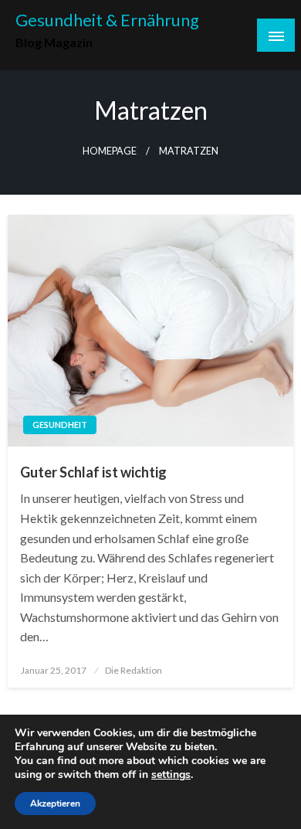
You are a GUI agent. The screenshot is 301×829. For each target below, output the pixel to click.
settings (171, 775)
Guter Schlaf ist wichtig (93, 472)
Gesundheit (59, 425)
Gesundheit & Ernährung (107, 20)
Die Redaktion (133, 670)
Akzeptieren (55, 803)
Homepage (110, 151)
